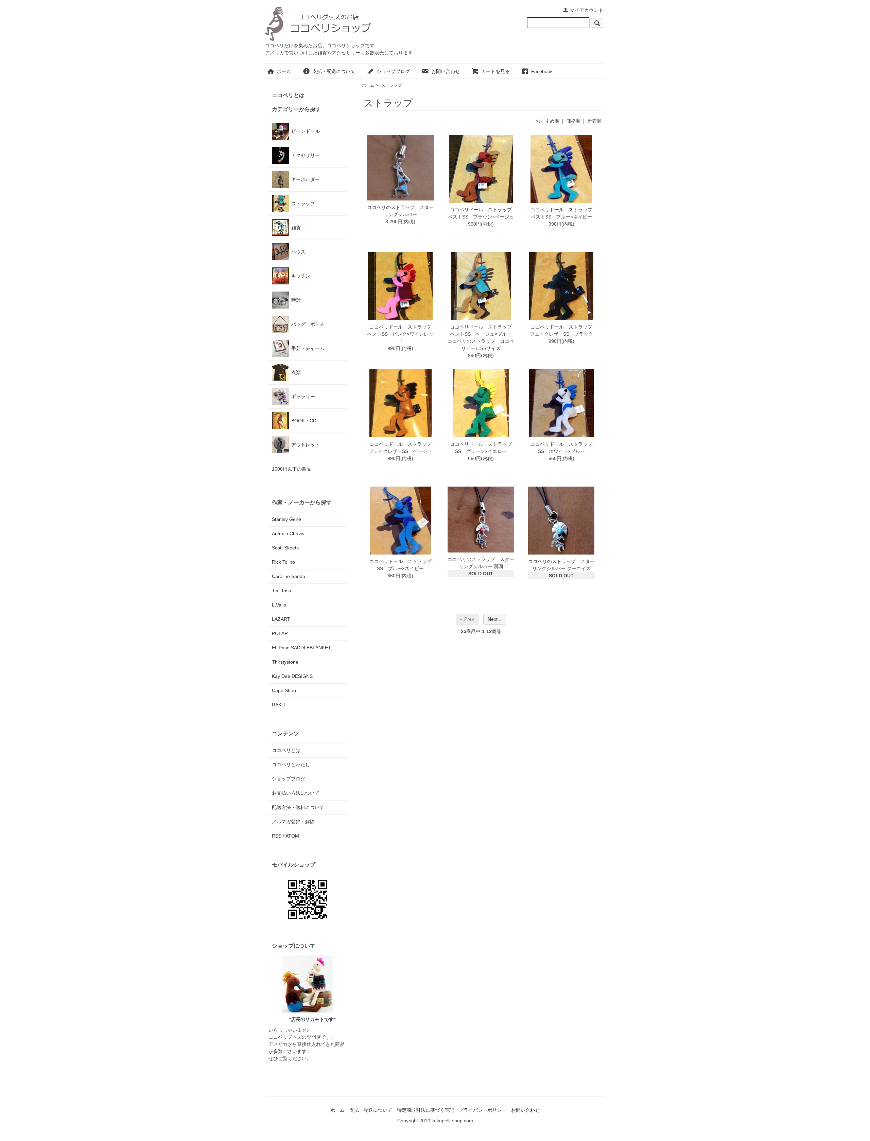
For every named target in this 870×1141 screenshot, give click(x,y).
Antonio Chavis (288, 533)
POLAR (280, 633)
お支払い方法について (295, 793)
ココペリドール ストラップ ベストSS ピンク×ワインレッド (401, 334)
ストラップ (391, 85)
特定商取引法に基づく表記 (425, 1110)
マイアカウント (586, 10)
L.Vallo (279, 605)
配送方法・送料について (298, 807)
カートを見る (495, 71)
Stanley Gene (286, 519)
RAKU (278, 704)
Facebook (542, 71)
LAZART (281, 619)
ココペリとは (288, 95)
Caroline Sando (288, 576)
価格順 (573, 121)
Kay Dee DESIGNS (292, 676)
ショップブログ (393, 71)
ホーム (284, 71)
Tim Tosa (281, 590)
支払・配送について (333, 71)
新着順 (594, 121)
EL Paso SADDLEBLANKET (301, 647)
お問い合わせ (445, 71)
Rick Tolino (283, 562)
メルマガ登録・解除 (293, 821)
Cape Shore (285, 690)
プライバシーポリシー (482, 1110)
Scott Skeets (285, 547)
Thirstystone (285, 662)
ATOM (292, 836)
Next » (495, 619)
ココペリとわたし (291, 764)
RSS (276, 836)
